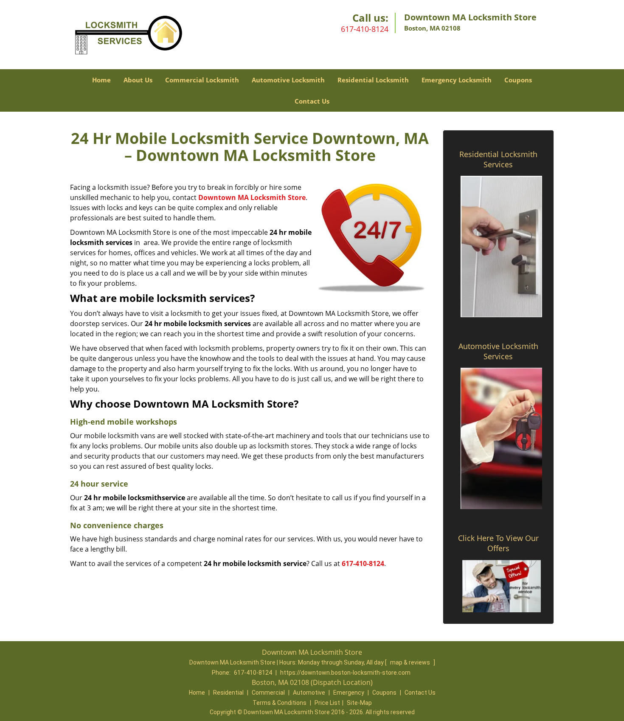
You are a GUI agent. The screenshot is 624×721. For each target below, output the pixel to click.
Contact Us (312, 101)
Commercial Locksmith (202, 80)
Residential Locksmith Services (498, 159)
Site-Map (359, 702)
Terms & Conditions (279, 702)
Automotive (309, 692)
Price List (327, 702)
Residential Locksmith (373, 80)
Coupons (518, 80)
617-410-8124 (364, 29)
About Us (138, 80)
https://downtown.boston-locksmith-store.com (345, 672)
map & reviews (410, 662)
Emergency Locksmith (457, 80)
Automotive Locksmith (288, 80)
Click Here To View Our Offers (498, 543)
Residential (228, 692)
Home (101, 80)
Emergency (348, 692)
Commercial (268, 692)
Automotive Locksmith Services (498, 351)
